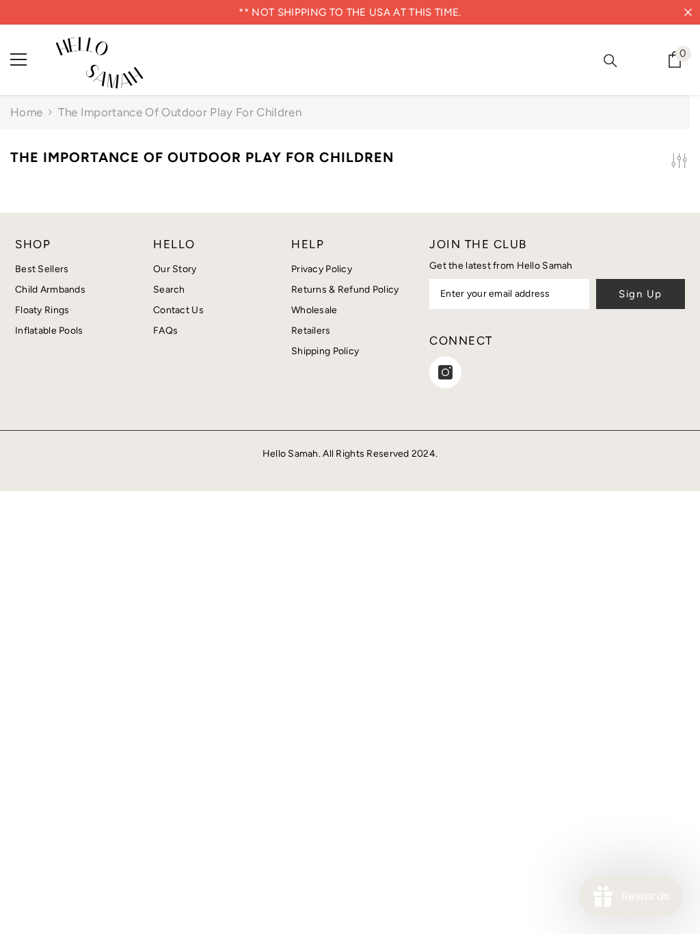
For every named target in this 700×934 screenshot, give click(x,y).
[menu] (18, 59)
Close (688, 13)
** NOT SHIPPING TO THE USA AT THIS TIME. (350, 12)
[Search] (610, 61)
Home (26, 112)
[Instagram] (445, 372)
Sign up (640, 294)
